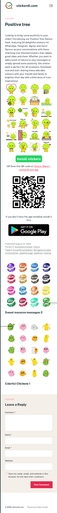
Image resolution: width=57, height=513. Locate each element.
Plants (37, 247)
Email (8, 448)
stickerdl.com (26, 5)
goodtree (38, 253)
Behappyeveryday (42, 250)
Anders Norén (42, 507)
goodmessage (26, 253)
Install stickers (29, 159)
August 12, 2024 (23, 244)
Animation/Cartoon (24, 247)
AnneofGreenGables (22, 250)
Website (9, 461)
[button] (51, 6)
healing (47, 253)
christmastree (12, 253)
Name (8, 435)
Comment (10, 412)
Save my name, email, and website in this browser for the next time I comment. (28, 475)
